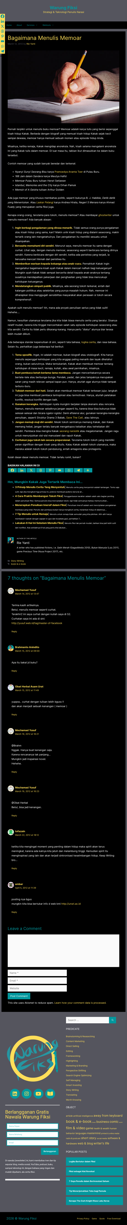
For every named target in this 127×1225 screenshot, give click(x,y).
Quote (102, 1218)
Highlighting (72, 1061)
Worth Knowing (73, 1100)
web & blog (85, 1143)
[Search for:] (87, 1020)
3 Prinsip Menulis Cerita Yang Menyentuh (40, 487)
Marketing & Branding (76, 1065)
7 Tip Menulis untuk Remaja (31, 514)
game (89, 1128)
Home (9, 25)
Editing (69, 1051)
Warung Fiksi (63, 7)
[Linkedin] (21, 470)
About (19, 25)
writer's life (101, 1143)
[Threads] (40, 470)
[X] (31, 470)
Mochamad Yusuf (25, 590)
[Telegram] (78, 470)
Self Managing (73, 1080)
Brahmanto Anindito (27, 647)
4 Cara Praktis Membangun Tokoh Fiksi (38, 496)
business (102, 1121)
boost (94, 1122)
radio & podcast (73, 1138)
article (69, 1115)
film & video (75, 1128)
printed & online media (110, 1133)
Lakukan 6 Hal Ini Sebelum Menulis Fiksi (39, 523)
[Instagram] (27, 1094)
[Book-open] (50, 1094)
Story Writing (17, 561)
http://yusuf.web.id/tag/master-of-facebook (37, 623)
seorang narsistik (69, 431)
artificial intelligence (83, 1116)
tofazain (20, 831)
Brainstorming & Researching (80, 1036)
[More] (87, 470)
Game (94, 1218)
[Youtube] (38, 1094)
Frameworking (73, 1056)
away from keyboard (108, 1115)
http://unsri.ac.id (71, 903)
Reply (14, 631)
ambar (19, 884)
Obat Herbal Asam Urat (29, 686)
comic (114, 1121)
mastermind (93, 1133)
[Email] (59, 470)
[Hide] (1, 56)
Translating (71, 1095)
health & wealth (101, 1128)
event (121, 1122)
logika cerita (88, 342)
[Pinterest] (50, 470)
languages (81, 1133)
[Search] (112, 1020)
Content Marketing (75, 1041)
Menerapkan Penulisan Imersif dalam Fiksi (40, 505)
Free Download (114, 1218)
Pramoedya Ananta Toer (69, 171)
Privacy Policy (83, 1218)
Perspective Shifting (76, 1070)
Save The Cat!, (75, 417)
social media (102, 1138)
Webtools (47, 25)
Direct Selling (72, 1046)
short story (88, 1138)
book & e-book (18, 564)
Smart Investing (74, 1085)
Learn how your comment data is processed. (80, 1002)
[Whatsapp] (68, 470)
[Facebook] (12, 470)
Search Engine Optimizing (78, 1075)
